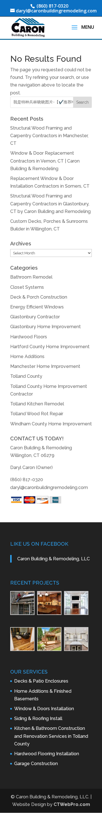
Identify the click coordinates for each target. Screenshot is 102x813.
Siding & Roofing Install (38, 718)
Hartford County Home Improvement (50, 346)
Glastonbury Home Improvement (45, 326)
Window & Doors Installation (44, 708)
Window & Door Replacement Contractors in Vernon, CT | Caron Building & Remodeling (45, 160)
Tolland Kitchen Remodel (37, 403)
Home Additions (27, 356)
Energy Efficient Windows (37, 307)
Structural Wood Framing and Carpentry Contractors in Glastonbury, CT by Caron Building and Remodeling (50, 203)
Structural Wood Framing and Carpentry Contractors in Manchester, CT (49, 135)
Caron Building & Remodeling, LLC (53, 558)
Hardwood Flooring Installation (46, 753)
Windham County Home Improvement (51, 424)
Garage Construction (36, 763)
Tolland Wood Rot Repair (36, 413)
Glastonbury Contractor (35, 316)
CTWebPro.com (72, 804)
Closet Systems (27, 287)
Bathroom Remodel (31, 277)
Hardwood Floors (28, 336)
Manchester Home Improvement (45, 366)
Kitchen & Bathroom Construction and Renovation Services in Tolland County (51, 736)
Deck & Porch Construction (38, 297)
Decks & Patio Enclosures (41, 681)
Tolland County (26, 376)
